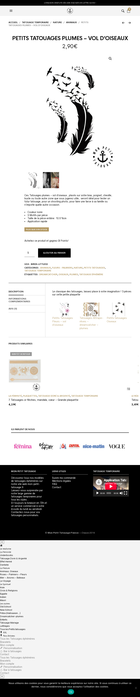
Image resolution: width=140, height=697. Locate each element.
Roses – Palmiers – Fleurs (13, 574)
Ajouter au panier (54, 253)
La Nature (5, 568)
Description (16, 291)
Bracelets (5, 642)
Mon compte (7, 645)
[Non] (135, 688)
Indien (3, 597)
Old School (5, 606)
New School (6, 610)
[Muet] (121, 493)
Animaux (71, 22)
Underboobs (6, 555)
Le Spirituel (5, 584)
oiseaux (63, 274)
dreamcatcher (48, 274)
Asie (2, 587)
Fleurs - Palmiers (62, 267)
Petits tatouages (94, 267)
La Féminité (5, 552)
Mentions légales (61, 481)
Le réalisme (5, 548)
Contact (56, 487)
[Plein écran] (125, 493)
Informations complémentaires (19, 300)
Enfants (3, 619)
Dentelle (4, 565)
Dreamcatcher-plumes (11, 616)
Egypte (3, 593)
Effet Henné (6, 561)
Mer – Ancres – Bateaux (12, 577)
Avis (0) (13, 308)
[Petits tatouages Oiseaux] (119, 309)
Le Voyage (5, 581)
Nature (57, 22)
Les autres (5, 603)
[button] (110, 59)
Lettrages (5, 626)
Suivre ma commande (64, 477)
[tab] (27, 291)
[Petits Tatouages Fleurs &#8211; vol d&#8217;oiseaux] (64, 309)
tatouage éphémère (91, 274)
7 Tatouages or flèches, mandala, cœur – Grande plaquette (43, 399)
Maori (3, 600)
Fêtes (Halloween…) (10, 613)
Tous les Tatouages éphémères (17, 638)
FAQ (54, 484)
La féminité (15, 396)
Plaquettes (30, 396)
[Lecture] (97, 493)
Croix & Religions (8, 590)
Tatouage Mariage (9, 622)
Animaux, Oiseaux (9, 571)
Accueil (13, 22)
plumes (73, 274)
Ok (70, 691)
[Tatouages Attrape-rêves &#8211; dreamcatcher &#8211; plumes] (91, 309)
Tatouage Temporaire (35, 22)
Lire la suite (128, 389)
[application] (111, 486)
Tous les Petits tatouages (12, 629)
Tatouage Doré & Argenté (54, 396)
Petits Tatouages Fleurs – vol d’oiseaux (62, 321)
